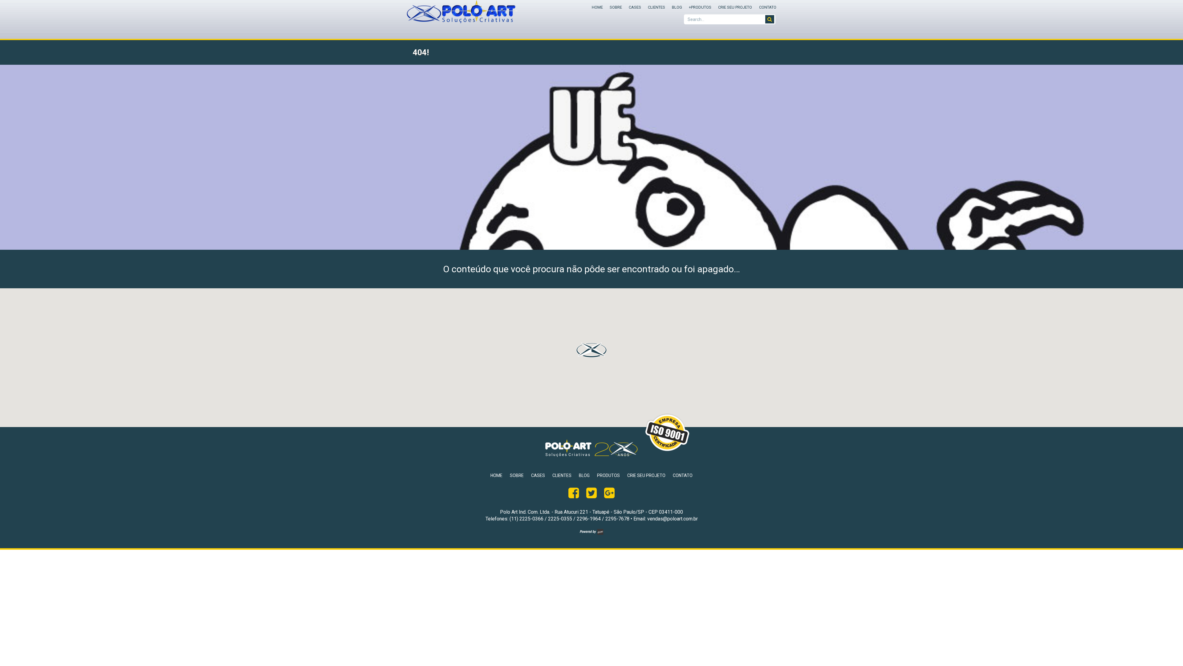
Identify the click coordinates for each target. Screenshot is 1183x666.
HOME (597, 7)
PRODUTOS (700, 7)
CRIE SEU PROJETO (735, 7)
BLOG (677, 7)
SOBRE (616, 7)
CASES (635, 7)
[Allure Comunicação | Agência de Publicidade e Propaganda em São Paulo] (592, 533)
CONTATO (767, 7)
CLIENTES (656, 7)
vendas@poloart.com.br (672, 519)
